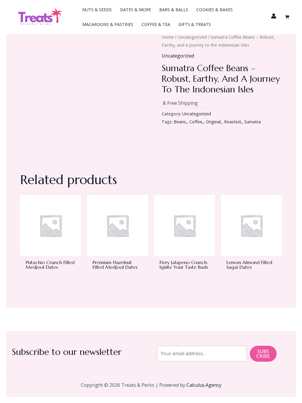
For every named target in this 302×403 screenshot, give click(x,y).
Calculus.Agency (203, 385)
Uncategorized (192, 37)
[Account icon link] (273, 16)
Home (168, 37)
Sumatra (252, 121)
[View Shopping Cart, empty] (287, 17)
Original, (214, 121)
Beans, (180, 121)
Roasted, (233, 121)
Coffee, (196, 121)
